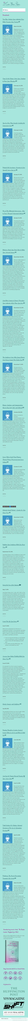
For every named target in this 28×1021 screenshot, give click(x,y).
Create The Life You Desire (10, 621)
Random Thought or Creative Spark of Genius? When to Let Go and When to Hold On (14, 732)
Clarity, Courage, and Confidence (11, 704)
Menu (6, 10)
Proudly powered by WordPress (16, 1018)
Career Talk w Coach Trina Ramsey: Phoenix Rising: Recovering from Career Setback (13, 459)
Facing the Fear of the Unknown (11, 585)
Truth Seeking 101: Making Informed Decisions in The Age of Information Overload (12, 828)
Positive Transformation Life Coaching (7, 1018)
